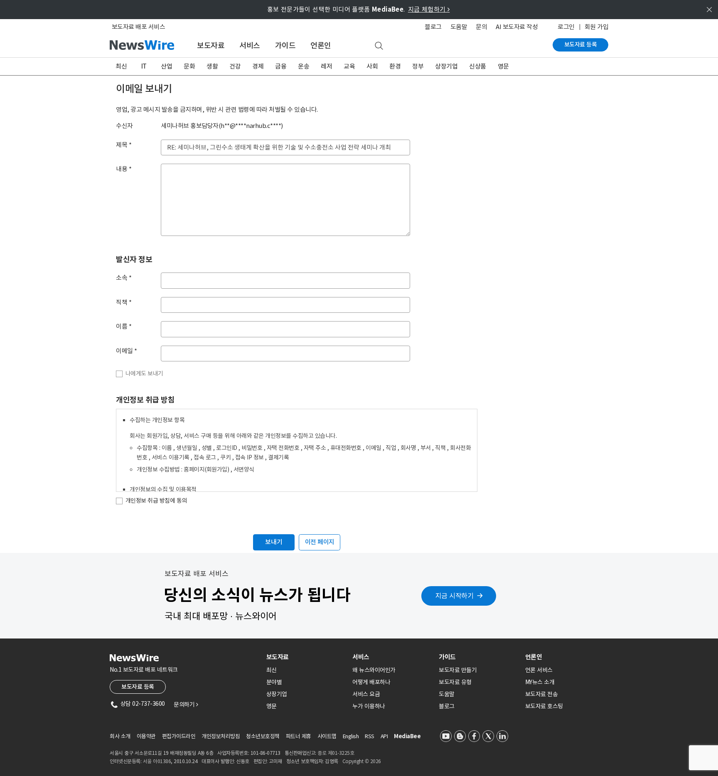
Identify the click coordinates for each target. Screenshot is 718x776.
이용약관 (146, 736)
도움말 (458, 27)
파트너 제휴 (298, 736)
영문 (503, 66)
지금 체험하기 (429, 9)
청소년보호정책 (263, 736)
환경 (395, 66)
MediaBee (407, 736)
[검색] (379, 46)
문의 (481, 27)
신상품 (477, 66)
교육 (349, 66)
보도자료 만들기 (458, 670)
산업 (166, 66)
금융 (280, 66)
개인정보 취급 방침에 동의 (156, 500)
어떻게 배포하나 (371, 682)
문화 (189, 66)
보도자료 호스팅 (544, 706)
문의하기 (186, 704)
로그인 (566, 27)
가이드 (285, 45)
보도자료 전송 (541, 694)
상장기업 (446, 66)
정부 (417, 66)
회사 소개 (120, 736)
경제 (257, 66)
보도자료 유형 (455, 682)
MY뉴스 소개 (540, 682)
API (384, 736)
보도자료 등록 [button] (137, 686)
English (351, 736)
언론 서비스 (539, 670)
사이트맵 (327, 736)
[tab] (306, 657)
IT (144, 66)
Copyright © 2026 (361, 761)
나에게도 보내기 (144, 373)
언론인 (320, 45)
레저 (326, 66)
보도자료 (210, 45)
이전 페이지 (319, 542)
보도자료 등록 (580, 44)
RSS (369, 736)
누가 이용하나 (368, 706)
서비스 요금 (366, 694)
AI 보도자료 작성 (517, 27)
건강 (235, 66)
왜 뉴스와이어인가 (374, 670)
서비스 (249, 45)
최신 (121, 66)
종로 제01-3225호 (335, 753)
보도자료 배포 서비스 (138, 27)
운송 (303, 66)
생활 (212, 66)
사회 (372, 66)
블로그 (433, 27)
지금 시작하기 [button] (454, 596)
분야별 (274, 682)
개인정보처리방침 (221, 736)
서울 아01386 (157, 761)
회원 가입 (597, 27)
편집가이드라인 (179, 736)
